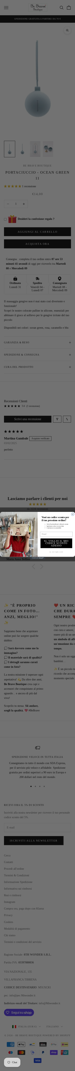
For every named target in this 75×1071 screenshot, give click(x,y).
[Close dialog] (72, 514)
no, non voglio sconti (56, 552)
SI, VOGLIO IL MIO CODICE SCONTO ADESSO (56, 543)
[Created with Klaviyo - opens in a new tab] (37, 558)
